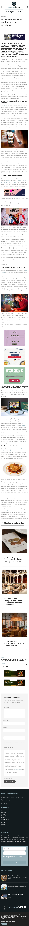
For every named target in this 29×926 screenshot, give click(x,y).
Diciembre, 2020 (4, 28)
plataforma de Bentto (6, 510)
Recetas (3, 822)
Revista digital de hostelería (14, 12)
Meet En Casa (15, 390)
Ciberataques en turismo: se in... (16, 894)
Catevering (8, 180)
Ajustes (10, 923)
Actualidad (3, 16)
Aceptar (4, 923)
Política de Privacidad (17, 769)
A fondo (3, 814)
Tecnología (3, 815)
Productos (3, 810)
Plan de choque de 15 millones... (16, 876)
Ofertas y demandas (6, 819)
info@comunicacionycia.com (10, 768)
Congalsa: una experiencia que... (16, 885)
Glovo (5, 105)
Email (5, 727)
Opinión (3, 820)
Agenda (3, 817)
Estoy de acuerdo (9, 747)
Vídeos (2, 825)
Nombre (5, 720)
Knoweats (24, 425)
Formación (3, 824)
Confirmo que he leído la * (12, 857)
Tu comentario (7, 707)
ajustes (13, 921)
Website (5, 734)
